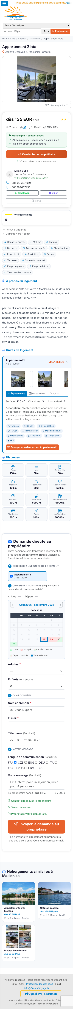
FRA (11, 762)
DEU (42, 762)
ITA (52, 762)
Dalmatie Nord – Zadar (14, 38)
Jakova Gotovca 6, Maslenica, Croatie (27, 51)
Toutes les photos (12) (58, 105)
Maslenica (34, 38)
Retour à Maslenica (16, 229)
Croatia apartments (44, 1000)
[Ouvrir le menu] (4, 3)
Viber (55, 193)
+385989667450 (20, 187)
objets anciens (16, 1000)
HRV (31, 768)
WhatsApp (24, 193)
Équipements (18, 393)
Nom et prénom (19, 703)
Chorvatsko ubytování (25, 1003)
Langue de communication (32, 757)
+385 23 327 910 (20, 182)
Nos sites (29, 1000)
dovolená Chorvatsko (48, 1003)
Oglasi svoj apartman (42, 993)
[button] (36, 217)
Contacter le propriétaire (38, 154)
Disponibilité (38, 393)
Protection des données (39, 983)
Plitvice (59, 1000)
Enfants (20, 679)
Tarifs (56, 393)
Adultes (14, 664)
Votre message (24, 775)
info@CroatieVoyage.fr (36, 988)
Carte (38, 200)
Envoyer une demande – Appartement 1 (34, 447)
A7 (24, 127)
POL (42, 768)
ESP (11, 768)
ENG (31, 762)
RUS (21, 768)
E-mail (13, 718)
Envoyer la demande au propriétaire (38, 826)
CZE (21, 762)
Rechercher (61, 31)
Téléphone (21, 733)
